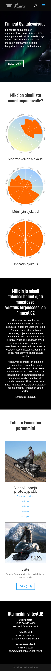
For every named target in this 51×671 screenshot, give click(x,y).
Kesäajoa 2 (25, 516)
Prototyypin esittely (25, 496)
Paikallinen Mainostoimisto (25, 667)
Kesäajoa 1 (25, 511)
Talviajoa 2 (25, 506)
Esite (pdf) (14, 63)
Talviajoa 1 (25, 501)
